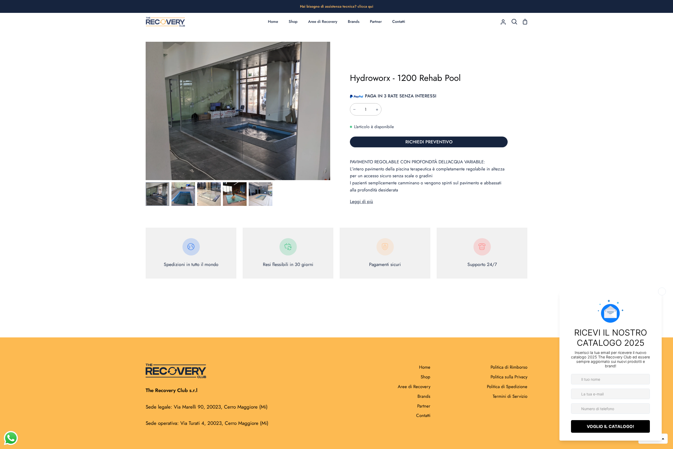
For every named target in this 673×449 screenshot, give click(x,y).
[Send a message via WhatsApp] (11, 438)
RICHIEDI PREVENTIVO (428, 142)
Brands (423, 396)
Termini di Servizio (510, 396)
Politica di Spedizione (507, 386)
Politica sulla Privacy (509, 377)
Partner (423, 406)
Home (424, 367)
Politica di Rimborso (509, 367)
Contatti (423, 415)
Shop (425, 377)
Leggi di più (361, 201)
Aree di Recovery (414, 386)
